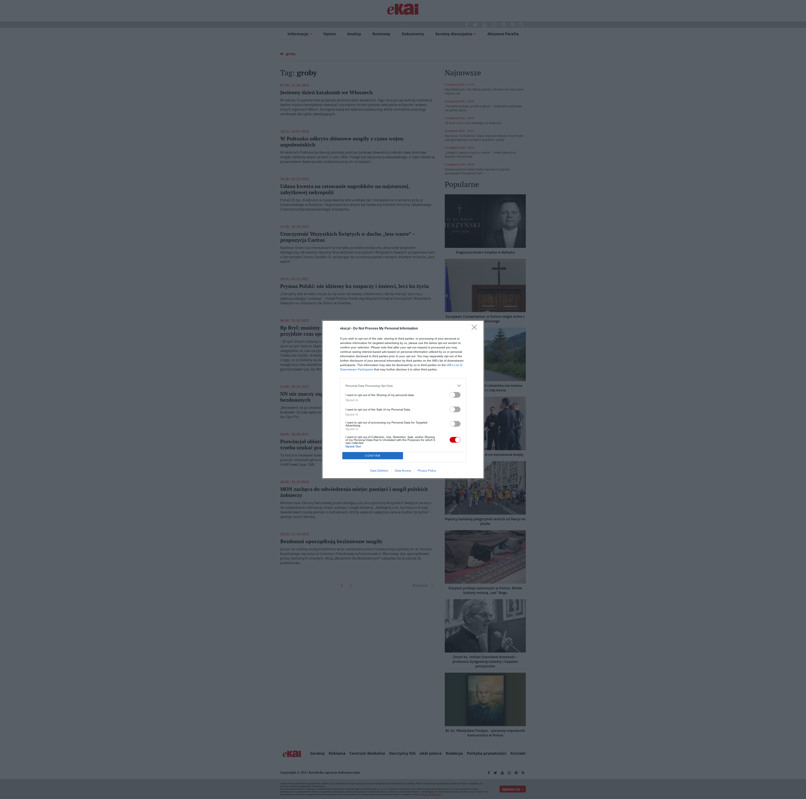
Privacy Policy (427, 470)
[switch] (455, 395)
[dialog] (403, 399)
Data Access (403, 470)
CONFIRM (373, 455)
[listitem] (403, 385)
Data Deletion (379, 470)
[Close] (476, 329)
